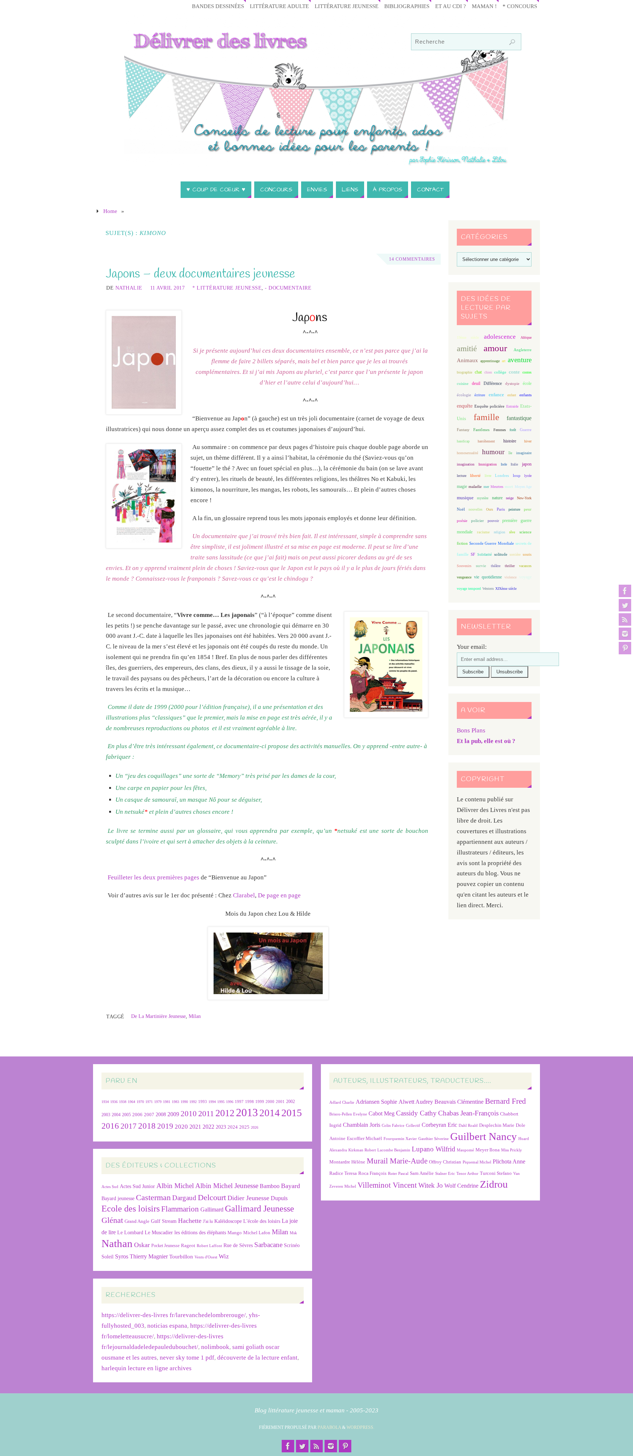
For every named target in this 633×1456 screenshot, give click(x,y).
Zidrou (494, 1184)
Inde (504, 464)
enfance (496, 394)
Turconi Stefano (496, 1173)
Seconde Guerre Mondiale (491, 543)
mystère (482, 498)
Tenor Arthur (467, 1174)
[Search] (512, 42)
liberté (475, 476)
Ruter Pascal (398, 1174)
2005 (126, 1114)
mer (486, 487)
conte (514, 372)
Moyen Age (523, 487)
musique (465, 497)
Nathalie (128, 288)
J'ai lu (208, 1221)
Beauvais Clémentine (459, 1102)
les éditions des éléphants (200, 1232)
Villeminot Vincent (387, 1185)
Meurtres (497, 487)
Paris (501, 509)
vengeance (464, 577)
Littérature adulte (279, 6)
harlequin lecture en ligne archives (146, 1368)
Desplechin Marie (496, 1125)
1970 (140, 1102)
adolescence (500, 336)
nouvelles (475, 509)
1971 (149, 1102)
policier (477, 520)
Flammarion (180, 1209)
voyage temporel (469, 589)
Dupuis (279, 1198)
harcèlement (486, 441)
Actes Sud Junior (137, 1186)
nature (497, 497)
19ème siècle (468, 337)
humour (493, 452)
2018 (147, 1125)
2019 (165, 1126)
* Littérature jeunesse (227, 288)
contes (527, 372)
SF (473, 554)
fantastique (519, 418)
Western (488, 589)
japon (527, 464)
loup (517, 475)
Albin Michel (175, 1186)
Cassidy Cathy (416, 1113)
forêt (513, 430)
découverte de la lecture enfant (257, 1357)
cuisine (463, 384)
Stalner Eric (445, 1174)
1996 (229, 1102)
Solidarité (484, 554)
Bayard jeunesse (117, 1198)
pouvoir (493, 521)
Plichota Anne (509, 1161)
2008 (161, 1114)
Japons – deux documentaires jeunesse (200, 274)
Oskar (142, 1245)
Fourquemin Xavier (400, 1139)
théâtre (495, 566)
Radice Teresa (343, 1173)
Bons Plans (471, 730)
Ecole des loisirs (130, 1208)
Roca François (372, 1173)
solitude (500, 554)
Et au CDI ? (450, 6)
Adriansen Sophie (376, 1102)
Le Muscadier (159, 1232)
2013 (247, 1112)
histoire (509, 441)
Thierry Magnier (149, 1256)
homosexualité (467, 453)
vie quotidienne (487, 577)
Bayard (290, 1186)
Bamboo (270, 1186)
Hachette (189, 1220)
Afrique (526, 337)
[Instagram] (625, 634)
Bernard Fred (505, 1101)
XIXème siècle (506, 589)
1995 (221, 1102)
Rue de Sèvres (238, 1245)
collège (500, 372)
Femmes (499, 430)
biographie (464, 372)
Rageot (188, 1245)
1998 (249, 1102)
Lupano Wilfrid (433, 1149)
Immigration (487, 464)
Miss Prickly (511, 1150)
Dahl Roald (468, 1126)
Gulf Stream (164, 1221)
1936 (114, 1102)
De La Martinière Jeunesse (158, 1016)
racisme (483, 532)
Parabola (329, 1427)
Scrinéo (292, 1245)
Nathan (117, 1243)
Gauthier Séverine (433, 1139)
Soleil (107, 1257)
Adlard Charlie (341, 1102)
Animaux (467, 360)
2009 (173, 1114)
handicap (463, 441)
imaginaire (524, 453)
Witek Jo (430, 1185)
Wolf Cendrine (461, 1186)
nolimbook (215, 1346)
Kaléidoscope (228, 1221)
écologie (464, 395)
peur (528, 509)
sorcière (515, 554)
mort (509, 486)
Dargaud (184, 1198)
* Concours (520, 6)
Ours (489, 509)
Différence (493, 383)
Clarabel (244, 895)
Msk (293, 1233)
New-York (524, 498)
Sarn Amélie (422, 1173)
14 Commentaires (412, 259)
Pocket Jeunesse (165, 1245)
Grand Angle (137, 1221)
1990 (184, 1102)
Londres (502, 476)
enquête (465, 406)
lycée (528, 476)
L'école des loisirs (261, 1221)
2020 (181, 1126)
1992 (193, 1102)
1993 (202, 1102)
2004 (116, 1114)
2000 (270, 1101)
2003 (105, 1115)
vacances (525, 566)
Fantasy (463, 429)
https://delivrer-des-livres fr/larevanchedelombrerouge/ (173, 1315)
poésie (462, 520)
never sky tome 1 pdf (187, 1357)
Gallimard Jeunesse (259, 1208)
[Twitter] (625, 605)
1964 (131, 1102)
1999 (259, 1101)
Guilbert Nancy (483, 1136)
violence (510, 577)
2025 (244, 1127)
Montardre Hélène (347, 1162)
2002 (290, 1101)
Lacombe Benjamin (393, 1150)
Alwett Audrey (416, 1102)
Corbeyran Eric (439, 1125)
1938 (122, 1102)
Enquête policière (489, 406)
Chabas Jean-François (468, 1113)
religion (499, 532)
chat (478, 372)
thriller (510, 566)
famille (486, 417)
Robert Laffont (209, 1246)
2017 (129, 1126)
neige (510, 498)
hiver (528, 441)
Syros (121, 1256)
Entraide (512, 406)
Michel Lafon (256, 1232)
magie (462, 486)
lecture (461, 476)
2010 (189, 1113)
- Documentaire (288, 288)
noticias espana (167, 1325)
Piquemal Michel (477, 1162)
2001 (280, 1101)
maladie (475, 486)
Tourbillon (181, 1256)
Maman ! (484, 6)
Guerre (526, 429)
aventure (520, 360)
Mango (234, 1232)
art (504, 361)
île (510, 453)
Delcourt (212, 1197)
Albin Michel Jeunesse (226, 1186)
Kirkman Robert (362, 1150)
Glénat (112, 1220)
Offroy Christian (445, 1162)
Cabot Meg (382, 1113)
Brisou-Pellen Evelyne (348, 1114)
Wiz (224, 1256)
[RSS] (625, 619)
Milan (195, 1016)
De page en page (279, 895)
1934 (105, 1102)
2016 (110, 1125)
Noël (461, 509)
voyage (525, 577)
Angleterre (523, 350)
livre (488, 476)
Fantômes (481, 429)
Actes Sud (109, 1187)
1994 (212, 1102)
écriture (479, 395)
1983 (175, 1102)
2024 (232, 1127)
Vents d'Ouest (206, 1257)
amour (495, 348)
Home (110, 211)
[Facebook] (625, 591)
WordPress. (360, 1427)
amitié (467, 348)
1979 (158, 1102)
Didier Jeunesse (248, 1198)
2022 (208, 1126)
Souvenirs (464, 566)
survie (481, 566)
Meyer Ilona (487, 1149)
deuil (476, 383)
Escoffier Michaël (364, 1138)
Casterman (153, 1197)
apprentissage (490, 361)
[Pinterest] (625, 648)
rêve (512, 532)
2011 (206, 1113)
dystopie (512, 384)
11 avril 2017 (167, 288)
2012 (224, 1112)
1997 (239, 1102)
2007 (149, 1114)
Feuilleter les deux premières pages (153, 877)
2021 (195, 1127)
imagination (465, 464)
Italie (514, 464)
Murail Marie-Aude (397, 1161)
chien (488, 372)
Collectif (413, 1126)
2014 (269, 1112)
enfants (525, 395)
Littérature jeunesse (346, 6)
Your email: (472, 646)
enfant (511, 395)
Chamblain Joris (361, 1125)
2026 (254, 1127)
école (527, 383)
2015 (291, 1112)
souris (527, 554)
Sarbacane (268, 1245)
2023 (221, 1127)
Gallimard (211, 1209)
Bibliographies (406, 6)
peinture (514, 509)
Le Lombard (130, 1232)
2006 (137, 1114)
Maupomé (465, 1150)
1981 (166, 1102)
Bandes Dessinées (218, 6)
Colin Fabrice (393, 1126)
